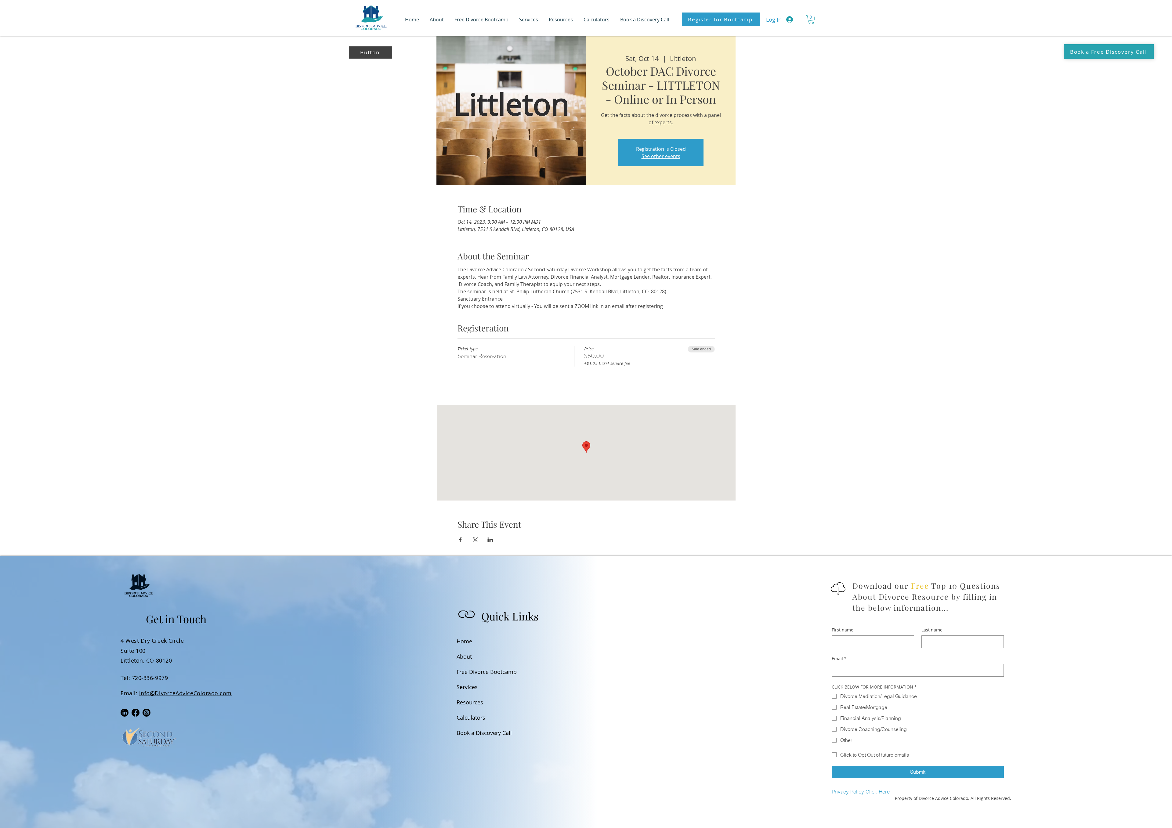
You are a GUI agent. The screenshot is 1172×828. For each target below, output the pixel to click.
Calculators (471, 717)
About (464, 656)
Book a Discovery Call (473, 732)
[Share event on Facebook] (460, 539)
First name (842, 630)
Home (464, 641)
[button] (811, 19)
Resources (470, 702)
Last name (931, 630)
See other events (661, 156)
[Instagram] (146, 713)
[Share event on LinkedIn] (490, 539)
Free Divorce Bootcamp (473, 671)
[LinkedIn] (124, 713)
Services (467, 687)
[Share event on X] (475, 539)
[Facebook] (135, 713)
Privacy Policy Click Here (861, 791)
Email (839, 658)
